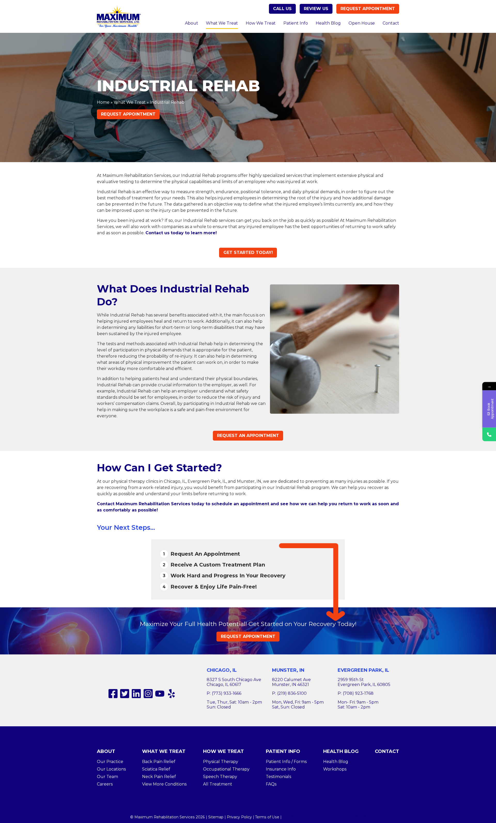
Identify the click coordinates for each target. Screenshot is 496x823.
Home (103, 102)
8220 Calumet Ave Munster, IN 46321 (291, 682)
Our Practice (110, 761)
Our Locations (111, 769)
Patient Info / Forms (286, 761)
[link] (113, 693)
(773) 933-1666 (226, 693)
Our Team (107, 776)
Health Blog (328, 23)
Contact (391, 23)
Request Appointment (367, 8)
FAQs (271, 784)
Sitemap (215, 817)
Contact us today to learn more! (181, 232)
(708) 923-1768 (358, 693)
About (191, 23)
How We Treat (261, 23)
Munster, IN (288, 670)
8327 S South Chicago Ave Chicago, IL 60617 (234, 682)
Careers (105, 784)
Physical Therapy (220, 761)
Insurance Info (281, 769)
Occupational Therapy (226, 769)
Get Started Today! (248, 252)
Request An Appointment (248, 435)
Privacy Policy (239, 817)
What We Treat (222, 23)
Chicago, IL (222, 670)
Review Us (316, 8)
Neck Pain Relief (159, 776)
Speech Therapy (220, 776)
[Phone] (489, 434)
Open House (361, 23)
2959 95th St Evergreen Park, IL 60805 (364, 682)
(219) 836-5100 (292, 693)
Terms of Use (267, 817)
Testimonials (278, 776)
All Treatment (217, 784)
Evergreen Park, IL (363, 670)
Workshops (334, 769)
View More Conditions (164, 784)
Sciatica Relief (156, 769)
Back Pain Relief (158, 761)
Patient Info (295, 23)
